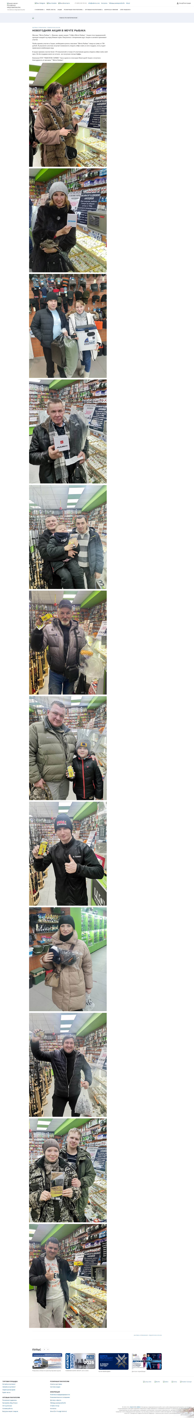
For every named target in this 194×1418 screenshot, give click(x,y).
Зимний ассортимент (9, 1387)
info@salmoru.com (94, 3)
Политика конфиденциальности (60, 1394)
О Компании (39, 9)
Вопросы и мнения (111, 9)
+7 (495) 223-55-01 (81, 3)
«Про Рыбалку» (125, 9)
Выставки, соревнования (39, 27)
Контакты (104, 3)
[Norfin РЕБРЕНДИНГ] (80, 1361)
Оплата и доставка (56, 1384)
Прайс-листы (51, 9)
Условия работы (7, 1408)
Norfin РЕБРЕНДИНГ (71, 1371)
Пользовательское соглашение (60, 1397)
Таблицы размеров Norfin (117, 3)
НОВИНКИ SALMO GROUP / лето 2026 (43, 1371)
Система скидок (55, 1387)
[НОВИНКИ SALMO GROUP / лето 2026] (47, 1361)
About (128, 3)
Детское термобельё (105, 1371)
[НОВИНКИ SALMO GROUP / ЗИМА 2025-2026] (147, 1361)
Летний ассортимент (8, 1384)
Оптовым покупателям (93, 9)
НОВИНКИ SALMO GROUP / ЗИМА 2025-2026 (145, 1371)
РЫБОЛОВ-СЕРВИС (135, 1407)
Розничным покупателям (73, 9)
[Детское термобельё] (114, 1361)
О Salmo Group (54, 1406)
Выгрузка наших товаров (10, 1411)
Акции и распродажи (8, 1390)
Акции (60, 9)
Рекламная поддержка (9, 1400)
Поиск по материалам (68, 18)
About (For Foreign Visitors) (58, 1411)
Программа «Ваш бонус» (10, 1403)
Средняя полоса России (53, 27)
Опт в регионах (7, 1406)
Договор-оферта (55, 1400)
